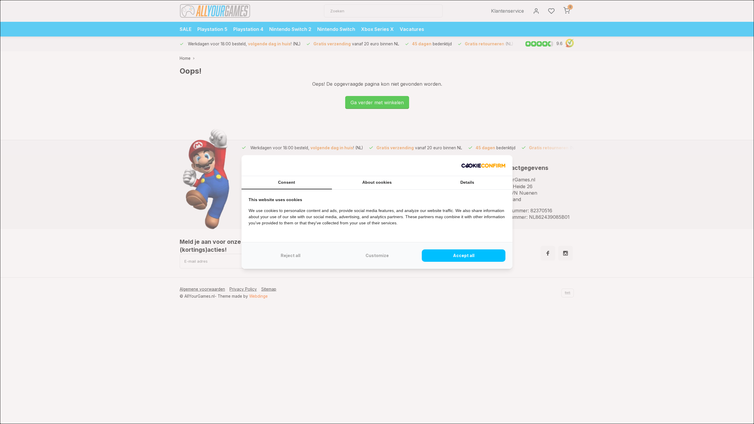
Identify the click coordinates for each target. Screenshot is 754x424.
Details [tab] (467, 182)
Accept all (463, 255)
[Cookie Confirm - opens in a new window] (483, 165)
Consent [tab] (286, 182)
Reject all (290, 255)
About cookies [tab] (377, 182)
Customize (377, 255)
